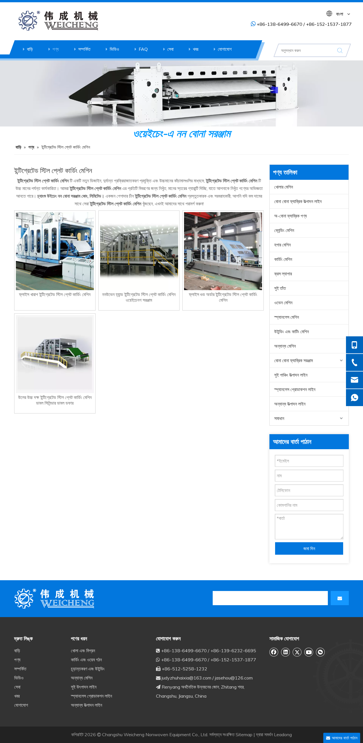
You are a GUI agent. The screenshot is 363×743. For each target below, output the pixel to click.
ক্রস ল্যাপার (283, 273)
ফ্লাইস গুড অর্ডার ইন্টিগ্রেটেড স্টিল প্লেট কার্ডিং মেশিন (223, 297)
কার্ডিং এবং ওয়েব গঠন (86, 659)
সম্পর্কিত (84, 49)
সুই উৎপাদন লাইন (83, 687)
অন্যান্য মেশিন (285, 346)
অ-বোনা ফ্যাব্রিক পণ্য (290, 216)
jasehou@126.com (234, 678)
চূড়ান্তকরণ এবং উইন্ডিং (88, 669)
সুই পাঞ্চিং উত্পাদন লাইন (290, 375)
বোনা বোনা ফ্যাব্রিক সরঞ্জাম (293, 360)
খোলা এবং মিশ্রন (83, 650)
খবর (195, 49)
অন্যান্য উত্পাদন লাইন (289, 404)
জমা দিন (309, 548)
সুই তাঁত (280, 288)
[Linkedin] (285, 652)
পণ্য (55, 49)
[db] (55, 599)
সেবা (170, 49)
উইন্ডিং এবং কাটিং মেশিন (291, 331)
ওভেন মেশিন (283, 302)
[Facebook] (273, 652)
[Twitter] (297, 652)
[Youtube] (308, 652)
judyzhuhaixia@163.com (186, 678)
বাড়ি (30, 49)
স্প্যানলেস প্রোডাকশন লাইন (294, 389)
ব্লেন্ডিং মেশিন (284, 230)
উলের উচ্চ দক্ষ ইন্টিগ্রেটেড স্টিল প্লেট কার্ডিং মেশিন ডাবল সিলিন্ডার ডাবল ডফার (55, 400)
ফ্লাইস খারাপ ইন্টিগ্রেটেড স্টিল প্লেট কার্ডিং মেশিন (54, 294)
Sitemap (244, 734)
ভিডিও (114, 49)
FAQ (143, 49)
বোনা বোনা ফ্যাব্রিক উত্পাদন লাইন (298, 201)
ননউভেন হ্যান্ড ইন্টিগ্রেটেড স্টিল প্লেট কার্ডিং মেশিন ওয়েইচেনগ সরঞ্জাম (139, 297)
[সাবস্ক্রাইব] (340, 598)
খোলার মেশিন (283, 187)
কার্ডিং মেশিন (283, 259)
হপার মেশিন (282, 245)
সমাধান (279, 418)
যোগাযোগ (225, 49)
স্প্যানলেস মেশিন (286, 317)
